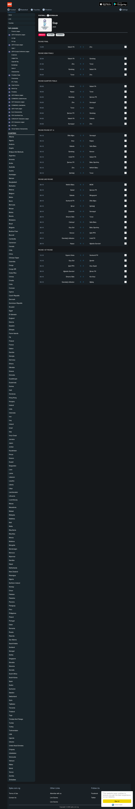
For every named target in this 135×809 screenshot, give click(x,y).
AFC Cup (13, 125)
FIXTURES (51, 35)
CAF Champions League (17, 102)
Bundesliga (14, 65)
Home (10, 15)
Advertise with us (55, 793)
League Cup (14, 58)
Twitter (93, 797)
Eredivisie (14, 55)
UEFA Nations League (17, 95)
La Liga (13, 38)
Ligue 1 (13, 48)
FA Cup (13, 41)
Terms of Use (13, 793)
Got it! (117, 801)
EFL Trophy (14, 82)
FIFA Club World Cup (17, 115)
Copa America (15, 85)
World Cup (14, 88)
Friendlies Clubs (15, 75)
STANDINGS (60, 35)
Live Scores (54, 797)
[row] (83, 46)
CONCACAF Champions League (20, 119)
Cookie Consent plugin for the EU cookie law (117, 805)
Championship (15, 71)
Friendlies (14, 92)
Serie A (13, 68)
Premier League (15, 31)
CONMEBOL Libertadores (18, 105)
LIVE (10, 19)
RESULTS (42, 35)
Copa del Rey (15, 61)
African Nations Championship (19, 129)
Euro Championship (16, 112)
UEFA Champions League (18, 35)
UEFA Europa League (17, 45)
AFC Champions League (17, 122)
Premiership (14, 78)
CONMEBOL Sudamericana (18, 98)
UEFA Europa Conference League (20, 51)
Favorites (11, 23)
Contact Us (12, 797)
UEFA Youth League (16, 108)
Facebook (94, 793)
